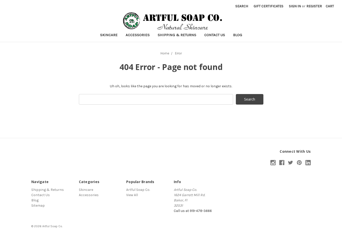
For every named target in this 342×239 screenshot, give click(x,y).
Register (314, 6)
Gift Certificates (268, 6)
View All (132, 195)
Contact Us (214, 35)
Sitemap (38, 205)
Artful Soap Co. (138, 190)
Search (241, 6)
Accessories (138, 35)
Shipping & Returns (177, 35)
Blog (237, 35)
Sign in (295, 6)
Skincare (109, 35)
